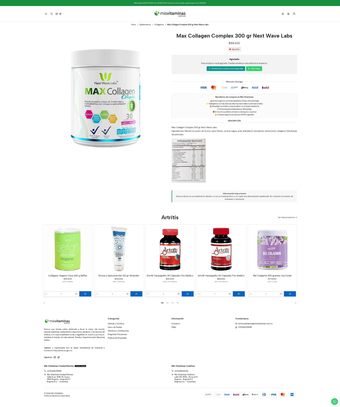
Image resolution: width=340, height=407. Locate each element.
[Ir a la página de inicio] (170, 14)
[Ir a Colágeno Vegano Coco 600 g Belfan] (67, 249)
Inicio (133, 25)
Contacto (176, 323)
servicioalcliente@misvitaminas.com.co (255, 323)
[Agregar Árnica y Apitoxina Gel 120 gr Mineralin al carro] (136, 294)
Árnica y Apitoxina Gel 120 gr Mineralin (119, 275)
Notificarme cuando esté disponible (227, 69)
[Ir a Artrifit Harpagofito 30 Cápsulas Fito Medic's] (170, 249)
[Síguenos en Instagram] (56, 14)
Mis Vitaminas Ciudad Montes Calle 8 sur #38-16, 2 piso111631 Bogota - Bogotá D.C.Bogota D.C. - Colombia (60, 378)
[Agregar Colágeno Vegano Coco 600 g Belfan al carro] (85, 294)
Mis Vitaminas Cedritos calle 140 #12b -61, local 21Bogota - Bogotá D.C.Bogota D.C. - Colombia (186, 378)
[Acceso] (288, 14)
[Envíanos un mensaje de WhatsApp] (334, 401)
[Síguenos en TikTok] (60, 14)
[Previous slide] (45, 302)
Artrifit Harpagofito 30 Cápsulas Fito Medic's (170, 275)
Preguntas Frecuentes (117, 334)
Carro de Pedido (115, 327)
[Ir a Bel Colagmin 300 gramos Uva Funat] (272, 249)
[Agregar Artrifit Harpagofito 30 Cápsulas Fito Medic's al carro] (188, 294)
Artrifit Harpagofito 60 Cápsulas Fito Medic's (221, 275)
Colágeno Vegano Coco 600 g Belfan (67, 275)
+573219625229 (181, 371)
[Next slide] (295, 302)
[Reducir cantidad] (46, 293)
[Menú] (46, 14)
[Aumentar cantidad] (76, 293)
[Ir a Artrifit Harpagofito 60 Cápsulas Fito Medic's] (221, 249)
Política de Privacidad (117, 338)
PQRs (174, 327)
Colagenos (159, 25)
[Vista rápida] (89, 248)
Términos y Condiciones (118, 331)
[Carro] (294, 14)
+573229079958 (54, 371)
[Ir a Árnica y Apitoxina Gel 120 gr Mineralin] (118, 249)
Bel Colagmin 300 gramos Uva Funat (272, 275)
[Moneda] (283, 14)
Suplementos (145, 25)
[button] (162, 302)
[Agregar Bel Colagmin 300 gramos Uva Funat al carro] (290, 294)
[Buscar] (51, 14)
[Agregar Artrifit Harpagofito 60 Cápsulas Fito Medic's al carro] (239, 294)
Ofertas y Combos (116, 323)
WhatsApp (255, 69)
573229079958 (245, 327)
